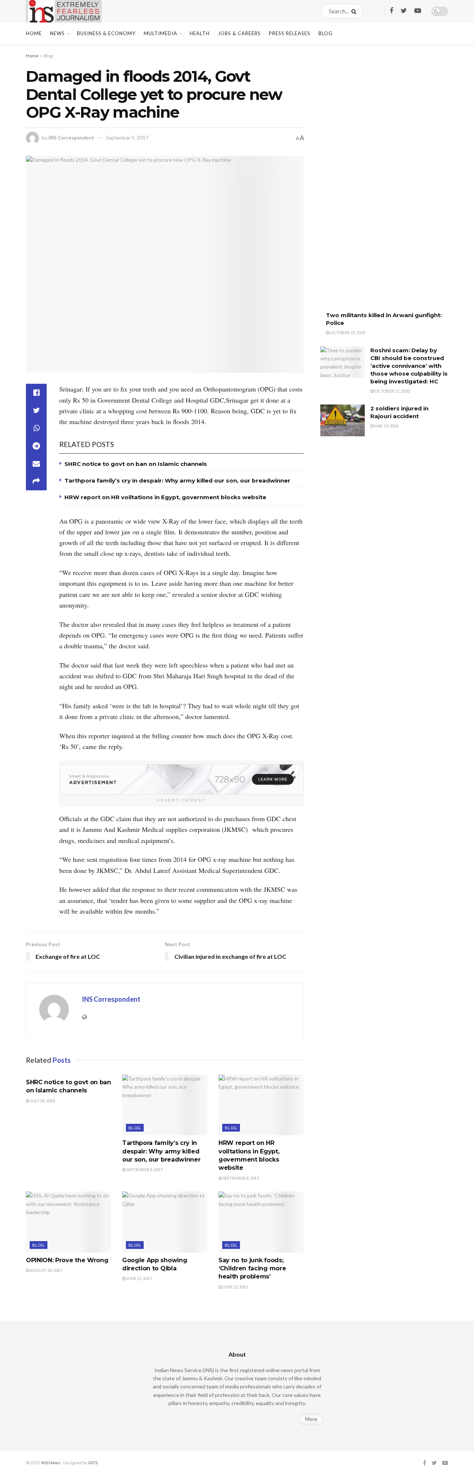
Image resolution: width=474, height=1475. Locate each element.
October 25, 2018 (347, 332)
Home (34, 33)
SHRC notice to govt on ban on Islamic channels (135, 463)
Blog (325, 33)
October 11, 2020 (392, 391)
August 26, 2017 (45, 1270)
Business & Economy (106, 33)
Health (200, 33)
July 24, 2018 (42, 1100)
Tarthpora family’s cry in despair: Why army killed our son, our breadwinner (177, 480)
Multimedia (160, 33)
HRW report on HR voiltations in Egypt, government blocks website (165, 497)
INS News (50, 1462)
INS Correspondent (71, 138)
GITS (92, 1462)
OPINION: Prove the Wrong (67, 1260)
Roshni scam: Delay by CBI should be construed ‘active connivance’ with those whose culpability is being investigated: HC (409, 366)
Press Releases (289, 33)
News (57, 33)
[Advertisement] (375, 183)
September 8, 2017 (144, 1169)
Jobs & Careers (239, 33)
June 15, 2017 (139, 1278)
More (311, 1419)
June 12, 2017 (235, 1286)
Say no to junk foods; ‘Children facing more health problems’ (252, 1268)
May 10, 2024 (386, 425)
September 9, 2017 (127, 138)
